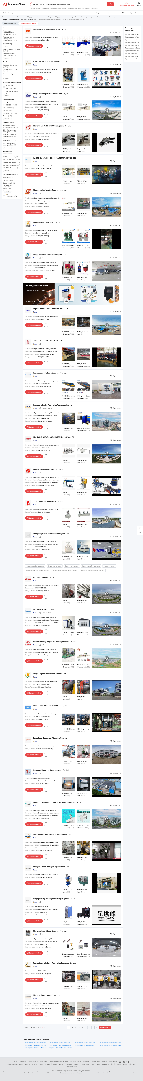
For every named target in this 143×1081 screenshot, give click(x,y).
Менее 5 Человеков (11, 162)
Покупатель (100, 13)
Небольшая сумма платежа (10, 94)
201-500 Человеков (11, 165)
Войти (139, 6)
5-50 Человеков (11, 157)
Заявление (22, 1061)
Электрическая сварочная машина (92, 570)
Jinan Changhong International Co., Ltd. (48, 501)
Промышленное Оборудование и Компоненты (10, 38)
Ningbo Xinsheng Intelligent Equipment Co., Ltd (50, 94)
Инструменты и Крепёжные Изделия (10, 44)
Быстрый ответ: (30, 136)
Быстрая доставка (11, 91)
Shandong (9, 178)
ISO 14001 (8, 108)
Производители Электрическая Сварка (35, 1043)
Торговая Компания (10, 66)
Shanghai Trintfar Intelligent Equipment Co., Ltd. (51, 866)
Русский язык (85, 1064)
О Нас (15, 1061)
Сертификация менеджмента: (35, 271)
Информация (113, 1061)
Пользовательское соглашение (37, 1061)
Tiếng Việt (132, 1064)
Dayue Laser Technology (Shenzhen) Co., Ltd (50, 738)
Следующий (104, 1027)
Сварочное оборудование (35, 566)
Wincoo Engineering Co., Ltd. (44, 577)
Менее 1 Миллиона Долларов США (11, 126)
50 (46, 1028)
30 (42, 1028)
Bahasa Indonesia (71, 1066)
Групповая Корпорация (11, 75)
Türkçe (125, 1064)
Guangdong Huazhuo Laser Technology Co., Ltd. (51, 533)
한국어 (93, 1064)
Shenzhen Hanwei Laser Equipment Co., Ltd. (49, 931)
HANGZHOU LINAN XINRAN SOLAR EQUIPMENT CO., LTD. (54, 158)
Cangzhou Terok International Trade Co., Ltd (49, 29)
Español (55, 1064)
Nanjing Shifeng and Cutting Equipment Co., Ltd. (54, 899)
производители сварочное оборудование (54, 8)
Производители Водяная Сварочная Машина (60, 1045)
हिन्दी (112, 1064)
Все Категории (10, 13)
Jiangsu (8, 180)
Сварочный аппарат (54, 566)
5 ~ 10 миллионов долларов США (9, 139)
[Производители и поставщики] (13, 4)
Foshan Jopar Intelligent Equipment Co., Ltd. (49, 373)
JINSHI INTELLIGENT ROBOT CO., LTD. (47, 341)
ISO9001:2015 (10, 105)
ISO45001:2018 (10, 113)
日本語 (41, 1064)
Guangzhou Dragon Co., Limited (48, 469)
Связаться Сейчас (35, 46)
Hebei (7, 188)
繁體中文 (34, 1064)
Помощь (114, 13)
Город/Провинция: (31, 40)
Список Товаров (10, 23)
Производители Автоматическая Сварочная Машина (35, 1045)
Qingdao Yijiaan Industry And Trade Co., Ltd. (49, 674)
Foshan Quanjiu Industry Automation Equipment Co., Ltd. (54, 963)
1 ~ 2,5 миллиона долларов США (9, 144)
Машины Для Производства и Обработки (9, 32)
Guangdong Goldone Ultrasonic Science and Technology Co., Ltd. (57, 802)
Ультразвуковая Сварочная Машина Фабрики (35, 1048)
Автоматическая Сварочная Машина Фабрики (110, 1045)
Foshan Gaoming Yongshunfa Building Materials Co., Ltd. (54, 641)
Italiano (76, 1064)
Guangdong (9, 183)
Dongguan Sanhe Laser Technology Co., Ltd (49, 254)
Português (69, 1064)
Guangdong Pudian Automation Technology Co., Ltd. (52, 405)
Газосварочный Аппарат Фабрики (84, 1045)
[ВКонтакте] (120, 1061)
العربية (98, 1064)
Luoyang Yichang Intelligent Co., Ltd (51, 770)
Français (47, 1064)
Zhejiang (8, 186)
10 (38, 1028)
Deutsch (61, 1064)
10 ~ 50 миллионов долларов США (9, 135)
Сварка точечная (109, 566)
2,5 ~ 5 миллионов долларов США (9, 131)
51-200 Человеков (11, 160)
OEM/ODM (9, 85)
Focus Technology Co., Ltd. (69, 1070)
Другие (7, 78)
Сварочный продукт (72, 566)
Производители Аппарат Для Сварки (110, 1043)
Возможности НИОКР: (32, 107)
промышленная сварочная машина (65, 570)
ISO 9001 (8, 110)
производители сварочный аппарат (79, 8)
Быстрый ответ (10, 88)
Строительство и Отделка (12, 50)
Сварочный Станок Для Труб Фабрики (60, 1048)
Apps (123, 13)
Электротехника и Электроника (10, 54)
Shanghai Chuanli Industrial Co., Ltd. (46, 995)
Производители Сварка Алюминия (59, 1043)
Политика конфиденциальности (58, 1061)
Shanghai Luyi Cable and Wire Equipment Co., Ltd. (52, 126)
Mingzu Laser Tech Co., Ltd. (43, 609)
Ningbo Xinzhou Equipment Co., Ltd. (49, 190)
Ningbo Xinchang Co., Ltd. (47, 222)
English (21, 1064)
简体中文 (27, 1064)
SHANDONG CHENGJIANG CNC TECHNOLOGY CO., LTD (53, 437)
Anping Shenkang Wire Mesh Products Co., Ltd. (51, 309)
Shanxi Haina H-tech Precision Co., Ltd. (52, 706)
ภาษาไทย (118, 1064)
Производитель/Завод (10, 70)
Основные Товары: (31, 37)
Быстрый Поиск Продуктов (99, 1061)
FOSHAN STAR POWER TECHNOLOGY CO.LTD (50, 61)
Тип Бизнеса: (29, 102)
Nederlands (105, 1064)
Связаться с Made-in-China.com (79, 1061)
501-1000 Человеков (11, 168)
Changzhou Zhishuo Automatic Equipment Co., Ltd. (52, 834)
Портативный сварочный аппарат (37, 570)
